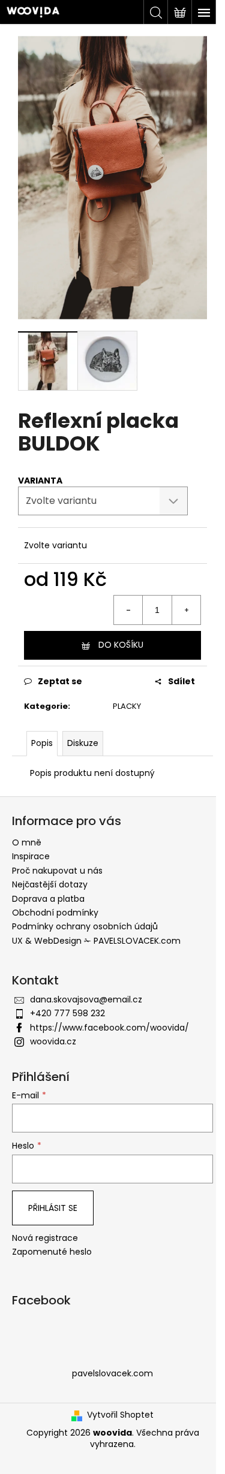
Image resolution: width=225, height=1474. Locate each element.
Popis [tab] (42, 743)
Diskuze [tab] (82, 743)
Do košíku (120, 645)
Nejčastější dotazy (50, 884)
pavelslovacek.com (112, 1373)
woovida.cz (53, 1041)
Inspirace (31, 856)
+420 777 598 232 (67, 1013)
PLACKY (127, 706)
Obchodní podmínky (55, 913)
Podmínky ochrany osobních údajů (85, 926)
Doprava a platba (48, 899)
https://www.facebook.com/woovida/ (109, 1028)
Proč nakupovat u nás (57, 871)
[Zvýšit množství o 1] (186, 610)
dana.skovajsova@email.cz (86, 999)
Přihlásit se (52, 1208)
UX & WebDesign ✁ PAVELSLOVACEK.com (96, 941)
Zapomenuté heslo (52, 1252)
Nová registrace (45, 1238)
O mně (26, 842)
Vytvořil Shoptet (120, 1415)
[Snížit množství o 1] (128, 610)
